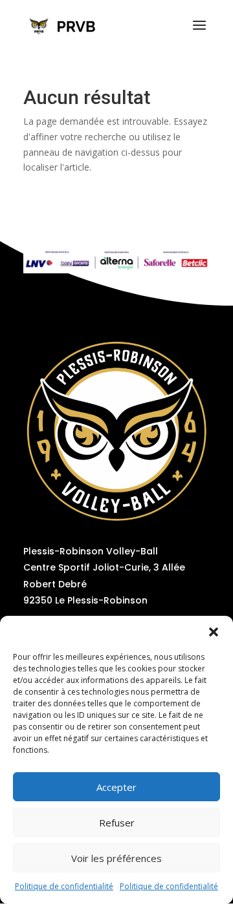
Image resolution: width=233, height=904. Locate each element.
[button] (213, 631)
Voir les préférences (116, 858)
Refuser (117, 822)
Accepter (116, 787)
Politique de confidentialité (64, 886)
